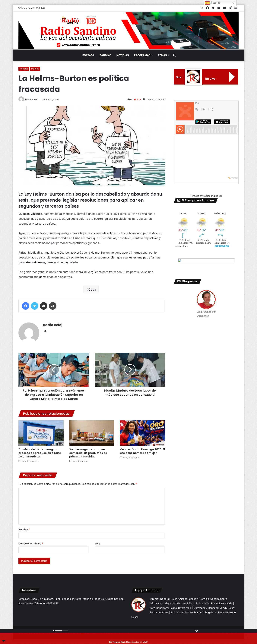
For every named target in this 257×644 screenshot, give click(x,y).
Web (97, 543)
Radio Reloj (31, 99)
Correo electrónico (30, 543)
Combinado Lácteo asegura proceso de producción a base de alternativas (39, 452)
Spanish (215, 2)
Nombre (24, 529)
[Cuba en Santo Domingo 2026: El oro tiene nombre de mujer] (142, 433)
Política (35, 68)
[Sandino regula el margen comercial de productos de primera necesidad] (91, 433)
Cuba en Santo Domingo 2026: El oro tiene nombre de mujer (142, 451)
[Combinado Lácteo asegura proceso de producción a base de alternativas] (41, 433)
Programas (142, 55)
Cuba (92, 289)
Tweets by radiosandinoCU (206, 195)
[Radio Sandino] (128, 30)
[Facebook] (25, 306)
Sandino (105, 55)
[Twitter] (34, 306)
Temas (162, 55)
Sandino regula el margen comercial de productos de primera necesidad (88, 452)
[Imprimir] (52, 306)
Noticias (122, 55)
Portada (88, 55)
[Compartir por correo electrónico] (43, 306)
